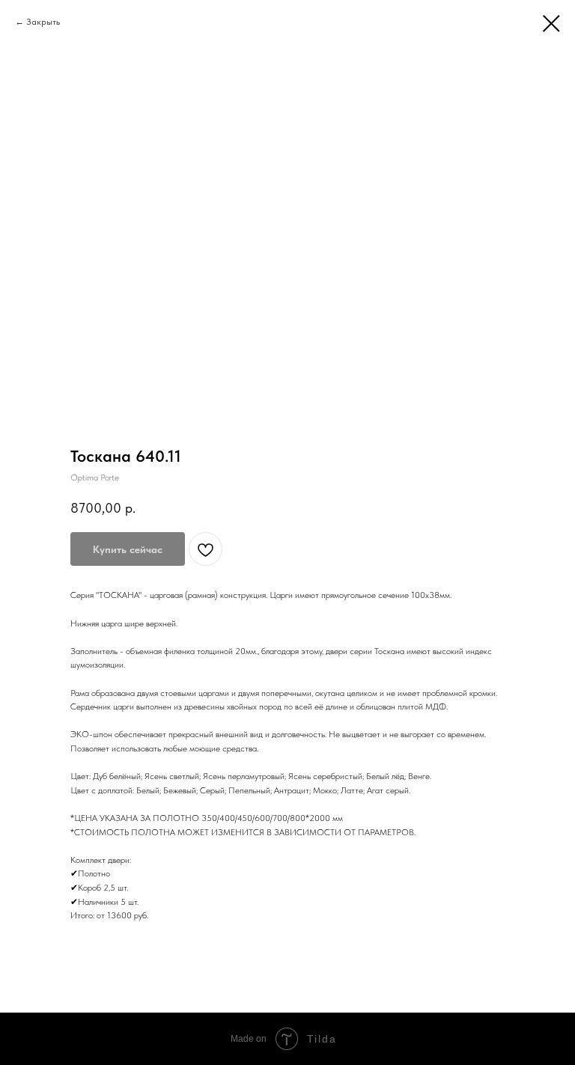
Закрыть (43, 21)
